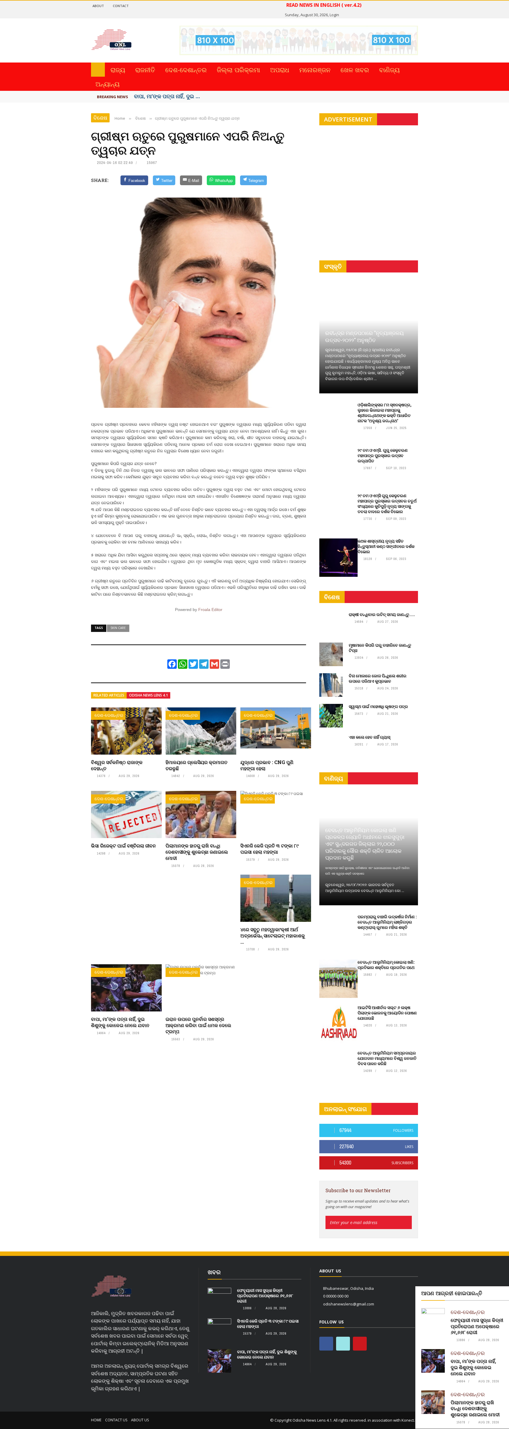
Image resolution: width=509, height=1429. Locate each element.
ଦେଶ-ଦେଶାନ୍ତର (186, 69)
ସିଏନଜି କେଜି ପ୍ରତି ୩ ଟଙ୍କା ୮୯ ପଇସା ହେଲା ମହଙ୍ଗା (269, 848)
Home (96, 1420)
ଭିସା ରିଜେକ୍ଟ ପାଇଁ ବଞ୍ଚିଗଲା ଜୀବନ (123, 845)
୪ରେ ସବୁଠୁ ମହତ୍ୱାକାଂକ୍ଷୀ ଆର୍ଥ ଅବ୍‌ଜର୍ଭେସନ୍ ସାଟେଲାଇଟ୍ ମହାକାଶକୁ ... (272, 935)
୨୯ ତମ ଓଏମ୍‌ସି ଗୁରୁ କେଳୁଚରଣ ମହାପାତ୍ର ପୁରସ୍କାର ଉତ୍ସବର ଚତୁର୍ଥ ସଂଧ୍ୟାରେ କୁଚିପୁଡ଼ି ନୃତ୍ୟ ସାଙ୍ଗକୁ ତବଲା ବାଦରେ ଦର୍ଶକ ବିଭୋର (387, 504)
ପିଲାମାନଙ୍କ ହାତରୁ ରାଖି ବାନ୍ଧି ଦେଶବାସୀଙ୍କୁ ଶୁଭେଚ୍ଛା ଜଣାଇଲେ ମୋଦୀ (197, 851)
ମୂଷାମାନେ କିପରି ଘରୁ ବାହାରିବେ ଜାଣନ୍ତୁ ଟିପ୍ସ (380, 647)
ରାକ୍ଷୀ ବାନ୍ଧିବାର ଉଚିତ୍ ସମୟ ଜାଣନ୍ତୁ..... (382, 614)
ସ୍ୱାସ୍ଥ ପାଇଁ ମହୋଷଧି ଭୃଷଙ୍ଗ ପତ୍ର (378, 706)
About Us (140, 1420)
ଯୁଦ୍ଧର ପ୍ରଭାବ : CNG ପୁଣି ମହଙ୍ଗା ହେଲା (266, 765)
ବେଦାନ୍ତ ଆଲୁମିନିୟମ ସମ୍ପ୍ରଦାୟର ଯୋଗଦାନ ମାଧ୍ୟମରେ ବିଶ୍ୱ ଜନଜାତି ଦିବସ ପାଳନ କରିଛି (387, 1058)
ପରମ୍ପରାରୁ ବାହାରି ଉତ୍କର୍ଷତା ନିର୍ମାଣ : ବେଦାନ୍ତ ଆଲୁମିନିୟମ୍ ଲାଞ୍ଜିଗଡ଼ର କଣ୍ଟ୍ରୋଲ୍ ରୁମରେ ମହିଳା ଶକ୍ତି (387, 922)
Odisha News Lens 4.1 (148, 695)
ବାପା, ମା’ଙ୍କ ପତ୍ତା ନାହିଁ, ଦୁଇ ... (167, 96)
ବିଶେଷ (100, 117)
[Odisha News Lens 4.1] (111, 1286)
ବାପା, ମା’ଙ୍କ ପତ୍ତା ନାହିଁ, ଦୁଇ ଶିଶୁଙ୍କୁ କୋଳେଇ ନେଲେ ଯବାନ (120, 1022)
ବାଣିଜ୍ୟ (389, 69)
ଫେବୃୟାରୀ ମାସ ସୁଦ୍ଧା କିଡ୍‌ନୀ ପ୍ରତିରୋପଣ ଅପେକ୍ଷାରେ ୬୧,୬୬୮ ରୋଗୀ (477, 1326)
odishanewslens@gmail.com (348, 1304)
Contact (121, 6)
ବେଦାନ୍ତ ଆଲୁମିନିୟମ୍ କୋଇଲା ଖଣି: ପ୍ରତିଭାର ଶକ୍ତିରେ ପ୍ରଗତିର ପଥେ (386, 964)
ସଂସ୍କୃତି (333, 266)
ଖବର (214, 1272)
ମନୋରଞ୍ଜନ (314, 69)
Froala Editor (210, 609)
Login (334, 14)
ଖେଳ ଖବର (355, 69)
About (98, 6)
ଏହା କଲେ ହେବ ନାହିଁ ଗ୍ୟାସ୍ (369, 737)
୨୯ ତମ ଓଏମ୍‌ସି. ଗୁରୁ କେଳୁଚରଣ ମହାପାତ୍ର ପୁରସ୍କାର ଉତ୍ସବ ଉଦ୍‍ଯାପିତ (383, 455)
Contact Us (116, 1420)
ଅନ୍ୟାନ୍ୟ (107, 83)
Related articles (108, 695)
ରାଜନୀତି (145, 69)
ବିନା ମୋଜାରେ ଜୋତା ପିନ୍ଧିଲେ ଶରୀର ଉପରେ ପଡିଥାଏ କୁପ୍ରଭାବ (377, 678)
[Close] (503, 1291)
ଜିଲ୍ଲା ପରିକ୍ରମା (238, 69)
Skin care (118, 628)
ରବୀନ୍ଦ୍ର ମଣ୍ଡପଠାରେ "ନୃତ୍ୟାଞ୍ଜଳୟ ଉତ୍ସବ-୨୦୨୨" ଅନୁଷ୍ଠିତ (364, 336)
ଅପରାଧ (279, 69)
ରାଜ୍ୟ (117, 69)
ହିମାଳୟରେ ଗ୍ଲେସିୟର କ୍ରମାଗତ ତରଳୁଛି (196, 765)
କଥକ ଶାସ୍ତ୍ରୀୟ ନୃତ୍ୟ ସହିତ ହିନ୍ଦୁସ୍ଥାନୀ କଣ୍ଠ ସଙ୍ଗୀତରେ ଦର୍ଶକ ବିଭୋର (386, 546)
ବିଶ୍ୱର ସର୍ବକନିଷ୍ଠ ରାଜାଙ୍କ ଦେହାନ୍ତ (117, 765)
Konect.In (409, 1420)
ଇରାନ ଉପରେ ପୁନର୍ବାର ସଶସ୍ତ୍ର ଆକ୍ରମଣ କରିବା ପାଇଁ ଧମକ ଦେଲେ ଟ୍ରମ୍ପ (198, 1025)
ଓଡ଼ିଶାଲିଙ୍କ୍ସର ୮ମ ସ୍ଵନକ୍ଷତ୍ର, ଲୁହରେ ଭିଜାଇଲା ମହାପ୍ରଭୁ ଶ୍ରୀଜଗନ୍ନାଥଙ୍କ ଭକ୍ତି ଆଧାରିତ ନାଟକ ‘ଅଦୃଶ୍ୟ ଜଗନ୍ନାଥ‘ (385, 413)
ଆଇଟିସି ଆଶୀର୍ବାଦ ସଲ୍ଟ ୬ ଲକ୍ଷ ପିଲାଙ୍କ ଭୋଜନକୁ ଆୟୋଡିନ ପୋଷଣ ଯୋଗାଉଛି (387, 1013)
